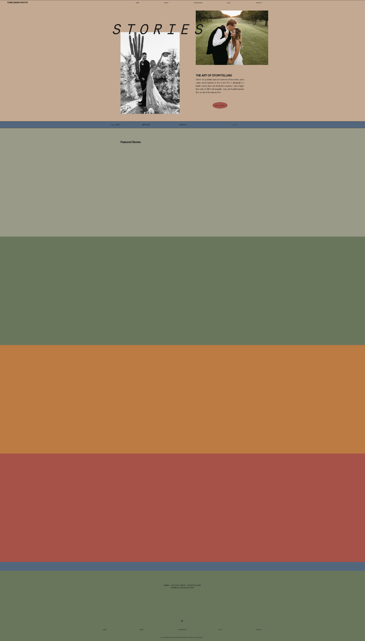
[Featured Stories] (150, 186)
